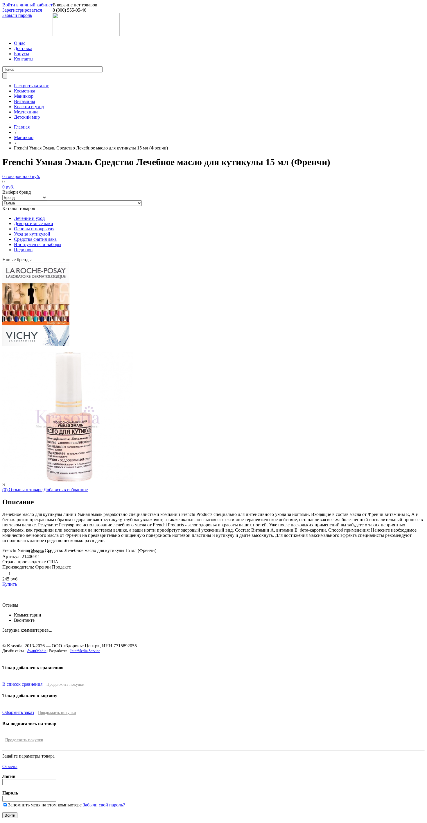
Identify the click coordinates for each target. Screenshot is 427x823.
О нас (19, 43)
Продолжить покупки (65, 684)
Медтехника (26, 111)
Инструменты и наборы (37, 244)
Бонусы (21, 53)
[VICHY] (35, 344)
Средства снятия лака (35, 239)
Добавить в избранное (66, 489)
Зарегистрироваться (22, 10)
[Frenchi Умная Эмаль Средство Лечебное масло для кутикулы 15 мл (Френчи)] (67, 480)
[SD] (36, 302)
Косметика (24, 90)
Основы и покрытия (34, 228)
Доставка (23, 48)
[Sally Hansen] (36, 323)
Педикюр (23, 249)
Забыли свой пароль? (104, 804)
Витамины (24, 101)
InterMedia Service (85, 651)
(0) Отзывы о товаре (22, 489)
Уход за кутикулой (32, 233)
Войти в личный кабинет (27, 4)
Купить (9, 584)
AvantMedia (36, 651)
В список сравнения (22, 684)
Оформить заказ (18, 712)
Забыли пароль (17, 15)
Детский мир (27, 117)
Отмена (9, 766)
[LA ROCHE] (35, 281)
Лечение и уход (29, 218)
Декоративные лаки (33, 223)
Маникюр (23, 96)
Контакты (23, 58)
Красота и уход (29, 106)
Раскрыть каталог (31, 85)
